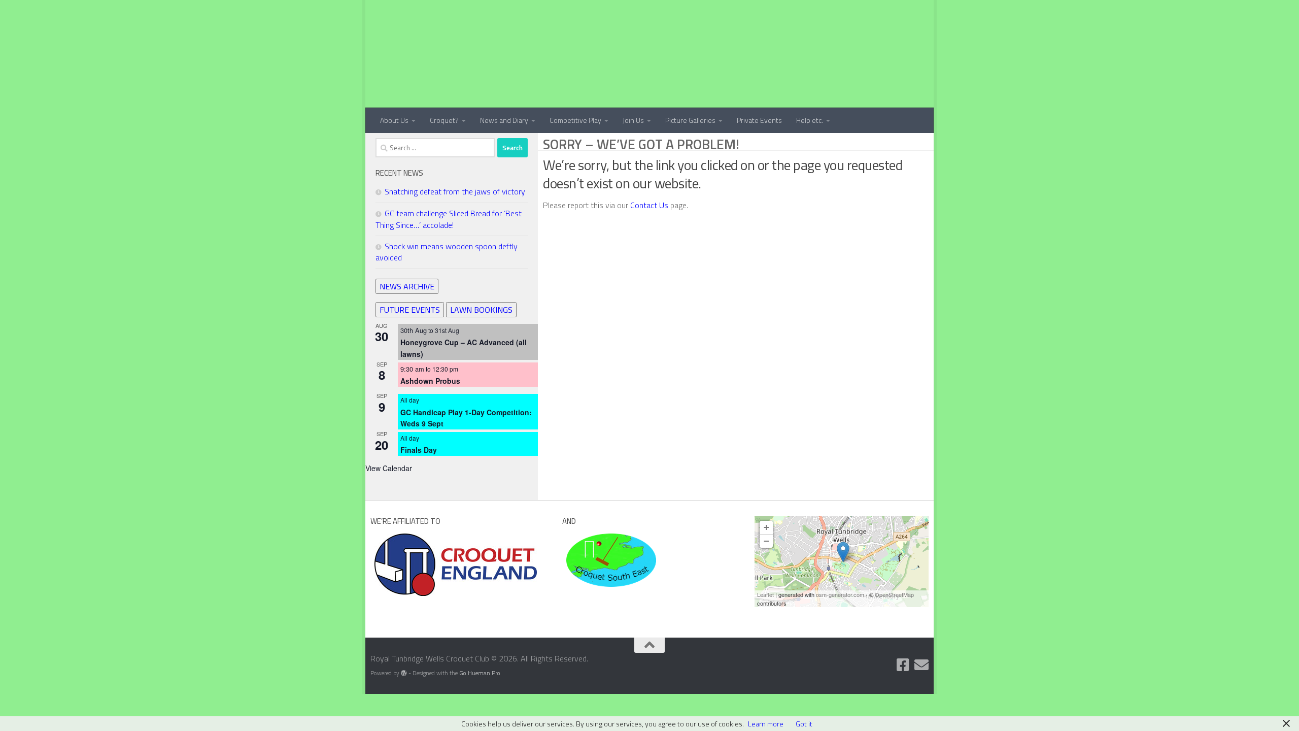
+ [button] (766, 527)
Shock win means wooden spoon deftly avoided (446, 251)
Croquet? (444, 120)
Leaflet (765, 594)
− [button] (766, 541)
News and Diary (504, 120)
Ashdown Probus (430, 381)
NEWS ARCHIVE (407, 286)
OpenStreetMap (894, 594)
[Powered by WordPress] (404, 673)
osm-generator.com (840, 594)
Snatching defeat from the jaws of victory (455, 191)
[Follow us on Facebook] (903, 665)
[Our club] (843, 552)
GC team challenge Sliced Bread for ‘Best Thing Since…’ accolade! (448, 218)
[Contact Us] (921, 665)
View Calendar (388, 468)
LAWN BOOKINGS (481, 310)
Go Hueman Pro (479, 673)
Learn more (765, 723)
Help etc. (809, 120)
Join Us (633, 120)
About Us (394, 120)
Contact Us (650, 205)
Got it (804, 723)
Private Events (759, 120)
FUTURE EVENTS (410, 310)
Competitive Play (575, 120)
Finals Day (418, 450)
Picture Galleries (690, 120)
